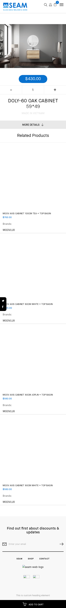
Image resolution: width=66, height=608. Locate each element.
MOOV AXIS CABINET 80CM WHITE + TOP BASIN (28, 485)
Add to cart (36, 605)
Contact (44, 559)
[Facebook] (3, 307)
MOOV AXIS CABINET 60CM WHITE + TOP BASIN (28, 304)
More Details (31, 125)
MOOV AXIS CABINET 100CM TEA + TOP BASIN (27, 213)
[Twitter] (3, 301)
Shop (31, 559)
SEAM (19, 559)
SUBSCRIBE (60, 544)
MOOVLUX (9, 230)
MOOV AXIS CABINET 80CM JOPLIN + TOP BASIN (28, 395)
